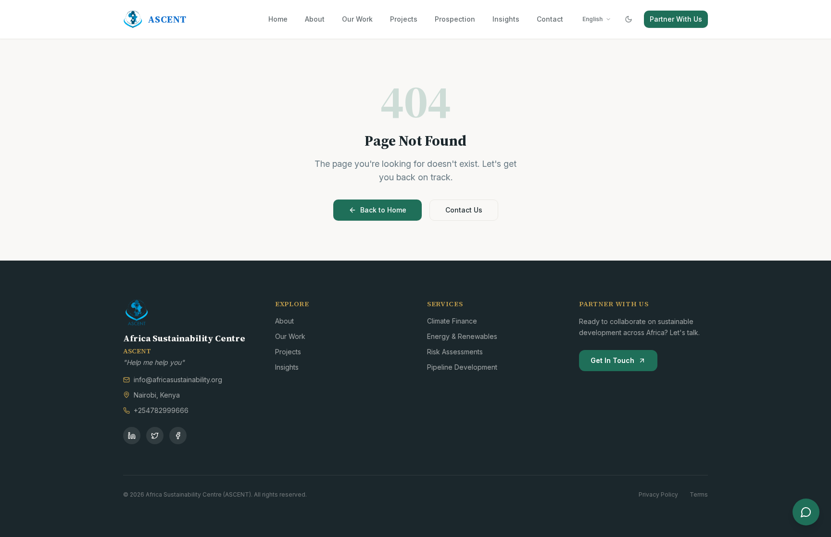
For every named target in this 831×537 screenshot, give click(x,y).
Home (278, 19)
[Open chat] (806, 512)
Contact (550, 19)
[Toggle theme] (628, 19)
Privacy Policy (658, 494)
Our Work (357, 19)
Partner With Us (676, 19)
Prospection (455, 19)
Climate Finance (452, 321)
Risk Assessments (455, 352)
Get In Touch (612, 360)
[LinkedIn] (131, 435)
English (592, 19)
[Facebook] (178, 435)
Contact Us (463, 210)
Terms (699, 494)
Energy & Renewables (462, 336)
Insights (505, 19)
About (315, 19)
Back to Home (383, 210)
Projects (403, 19)
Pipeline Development (462, 367)
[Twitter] (155, 435)
